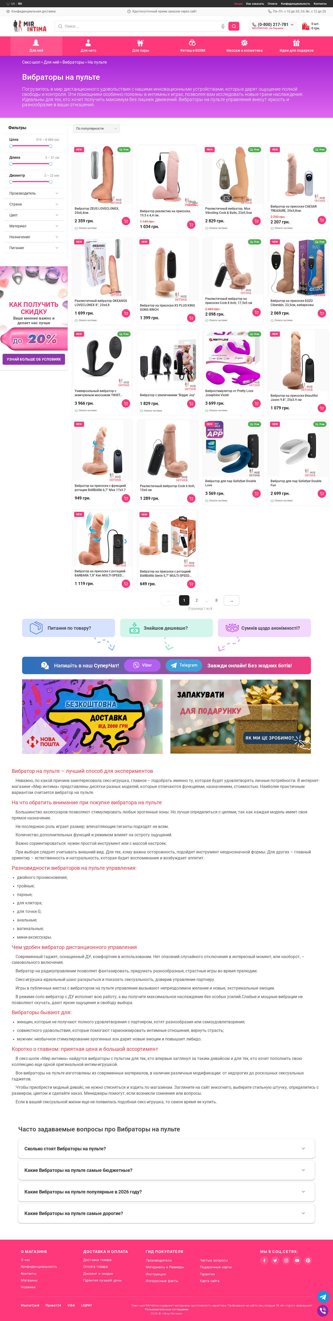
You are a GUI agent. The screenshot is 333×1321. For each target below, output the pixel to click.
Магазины (29, 1280)
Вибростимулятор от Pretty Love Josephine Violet (229, 393)
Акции (238, 3)
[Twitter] (275, 1260)
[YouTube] (297, 1260)
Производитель (22, 193)
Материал (17, 226)
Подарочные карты (216, 1267)
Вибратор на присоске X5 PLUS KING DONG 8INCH (167, 307)
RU (20, 3)
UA (13, 3)
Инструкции (156, 1274)
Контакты (320, 3)
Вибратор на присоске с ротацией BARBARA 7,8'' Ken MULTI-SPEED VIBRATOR (100, 573)
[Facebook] (264, 1260)
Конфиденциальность (295, 3)
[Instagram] (286, 1260)
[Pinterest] (308, 1260)
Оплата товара (95, 1266)
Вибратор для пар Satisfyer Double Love (230, 483)
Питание (16, 248)
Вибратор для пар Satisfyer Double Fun (296, 483)
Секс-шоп (31, 62)
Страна (15, 204)
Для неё (51, 62)
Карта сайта (209, 1281)
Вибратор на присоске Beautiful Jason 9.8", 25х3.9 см (294, 398)
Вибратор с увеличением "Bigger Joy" (167, 395)
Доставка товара (97, 1260)
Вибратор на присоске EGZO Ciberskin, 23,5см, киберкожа (292, 303)
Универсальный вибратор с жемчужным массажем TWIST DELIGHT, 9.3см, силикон (97, 393)
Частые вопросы (214, 1260)
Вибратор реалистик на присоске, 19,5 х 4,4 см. (165, 213)
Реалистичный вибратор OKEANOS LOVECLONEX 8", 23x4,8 (101, 303)
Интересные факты (162, 1281)
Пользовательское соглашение (166, 1309)
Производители (159, 1260)
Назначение (19, 237)
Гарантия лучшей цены (102, 1280)
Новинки (28, 1287)
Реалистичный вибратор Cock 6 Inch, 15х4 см (167, 488)
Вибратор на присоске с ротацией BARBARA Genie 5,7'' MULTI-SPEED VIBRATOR (165, 574)
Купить (126, 221)
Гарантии (207, 1274)
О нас (25, 1260)
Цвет (13, 215)
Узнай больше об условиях (34, 359)
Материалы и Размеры (165, 1267)
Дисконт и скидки (98, 1273)
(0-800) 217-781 (273, 25)
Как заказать (255, 3)
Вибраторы (73, 62)
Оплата (272, 3)
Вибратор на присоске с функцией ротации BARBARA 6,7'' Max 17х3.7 (100, 488)
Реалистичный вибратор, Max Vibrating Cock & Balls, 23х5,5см (228, 211)
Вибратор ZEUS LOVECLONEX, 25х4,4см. (97, 211)
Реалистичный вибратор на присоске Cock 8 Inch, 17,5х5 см (228, 301)
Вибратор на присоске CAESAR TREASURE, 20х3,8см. (294, 209)
